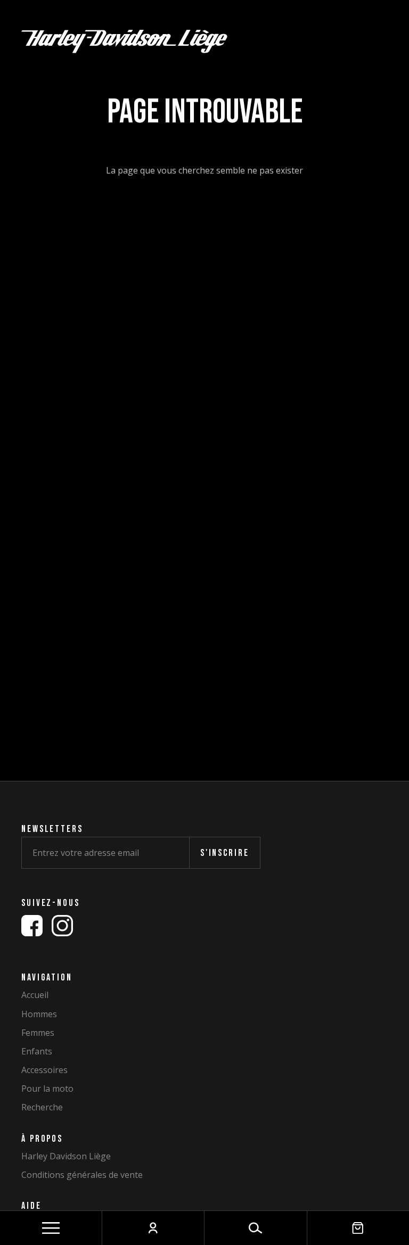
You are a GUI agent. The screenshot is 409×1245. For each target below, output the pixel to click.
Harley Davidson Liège (66, 1156)
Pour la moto (47, 1088)
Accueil (34, 995)
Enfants (36, 1051)
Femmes (37, 1032)
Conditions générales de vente (82, 1175)
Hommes (39, 1014)
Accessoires (44, 1070)
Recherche (42, 1107)
